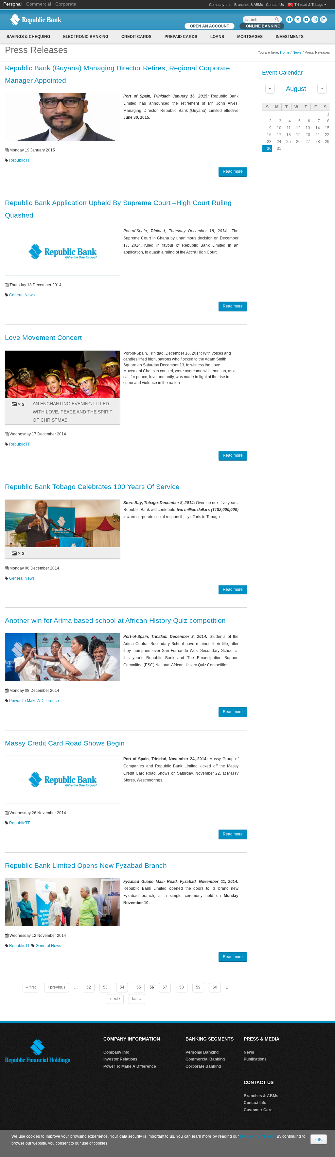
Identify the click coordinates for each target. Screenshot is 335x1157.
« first (31, 987)
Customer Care (258, 1110)
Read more (233, 171)
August (296, 88)
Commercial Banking (205, 1059)
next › (115, 998)
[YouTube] (306, 19)
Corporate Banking (203, 1066)
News (297, 52)
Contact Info (255, 1102)
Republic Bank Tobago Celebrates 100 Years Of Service (92, 486)
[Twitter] (297, 19)
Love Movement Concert (43, 337)
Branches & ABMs (248, 5)
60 (215, 987)
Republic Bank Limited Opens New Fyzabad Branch (86, 865)
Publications (255, 1059)
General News (22, 295)
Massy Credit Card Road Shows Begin (65, 743)
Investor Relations (120, 1059)
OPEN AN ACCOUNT (209, 26)
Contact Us (275, 5)
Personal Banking (202, 1052)
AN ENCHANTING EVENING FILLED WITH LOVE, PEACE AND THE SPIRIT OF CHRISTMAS (73, 412)
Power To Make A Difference (34, 700)
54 (122, 987)
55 (138, 987)
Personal (13, 4)
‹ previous (56, 987)
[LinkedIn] (323, 19)
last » (137, 998)
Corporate (65, 4)
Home (285, 52)
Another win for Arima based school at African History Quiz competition (115, 620)
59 (198, 987)
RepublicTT (19, 160)
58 (181, 987)
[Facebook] (289, 19)
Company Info (220, 5)
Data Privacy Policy (257, 1136)
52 (88, 987)
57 (165, 987)
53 (105, 987)
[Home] (36, 19)
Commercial (38, 4)
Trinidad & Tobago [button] (309, 5)
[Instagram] (314, 19)
